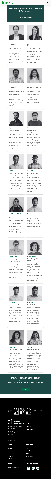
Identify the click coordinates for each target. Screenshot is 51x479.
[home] (7, 2)
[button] (48, 3)
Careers (25, 389)
